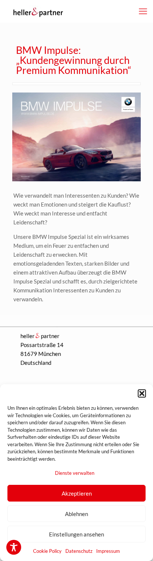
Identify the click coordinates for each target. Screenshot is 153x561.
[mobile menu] (143, 11)
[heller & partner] (37, 11)
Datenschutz (78, 551)
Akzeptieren (77, 493)
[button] (142, 393)
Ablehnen (76, 513)
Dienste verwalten (74, 473)
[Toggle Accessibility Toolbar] (14, 547)
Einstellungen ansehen (76, 534)
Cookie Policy (47, 551)
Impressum (108, 551)
